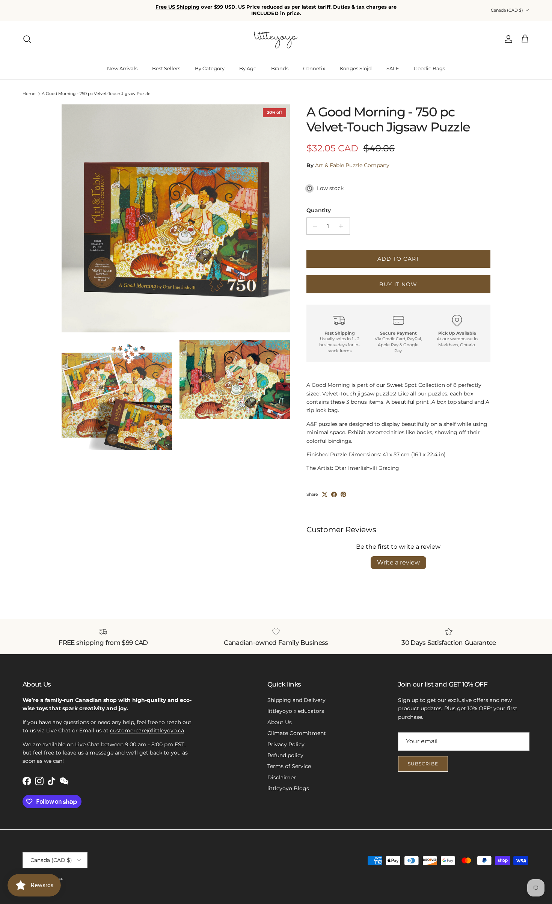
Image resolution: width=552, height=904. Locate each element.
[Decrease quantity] (313, 220)
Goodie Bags (429, 62)
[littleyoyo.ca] (276, 33)
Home (29, 88)
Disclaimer (281, 771)
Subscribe (423, 758)
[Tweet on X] (324, 488)
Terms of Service (289, 760)
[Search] (27, 33)
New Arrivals (122, 62)
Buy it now (398, 278)
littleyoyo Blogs (288, 782)
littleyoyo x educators (295, 705)
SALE (392, 62)
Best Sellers (166, 62)
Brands (279, 62)
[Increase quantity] (343, 220)
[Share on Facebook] (334, 488)
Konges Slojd (356, 62)
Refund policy (285, 749)
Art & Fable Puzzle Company (352, 159)
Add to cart (398, 252)
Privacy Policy (286, 738)
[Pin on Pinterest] (343, 488)
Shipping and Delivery (296, 694)
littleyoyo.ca (50, 872)
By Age (247, 62)
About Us (279, 716)
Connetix (314, 62)
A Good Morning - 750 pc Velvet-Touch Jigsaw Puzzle (96, 88)
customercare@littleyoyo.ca (147, 724)
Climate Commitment (296, 727)
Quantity (318, 204)
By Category (210, 62)
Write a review (398, 556)
